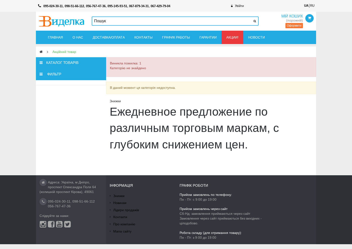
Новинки (119, 203)
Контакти (120, 217)
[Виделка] (61, 21)
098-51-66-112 (83, 201)
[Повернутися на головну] (41, 51)
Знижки (119, 196)
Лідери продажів (126, 210)
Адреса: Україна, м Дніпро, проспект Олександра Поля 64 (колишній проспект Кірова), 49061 (68, 187)
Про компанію (124, 224)
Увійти (239, 6)
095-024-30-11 (59, 201)
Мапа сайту (122, 231)
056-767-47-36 (59, 206)
